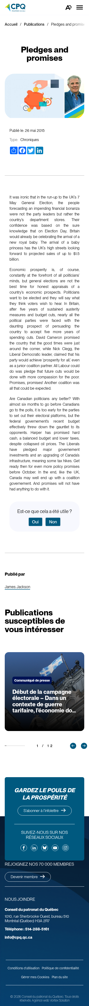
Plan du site (60, 977)
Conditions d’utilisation (23, 968)
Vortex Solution (60, 1000)
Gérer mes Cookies (35, 977)
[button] (73, 746)
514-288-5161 (27, 929)
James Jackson (17, 587)
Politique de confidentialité (60, 968)
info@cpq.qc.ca (18, 937)
